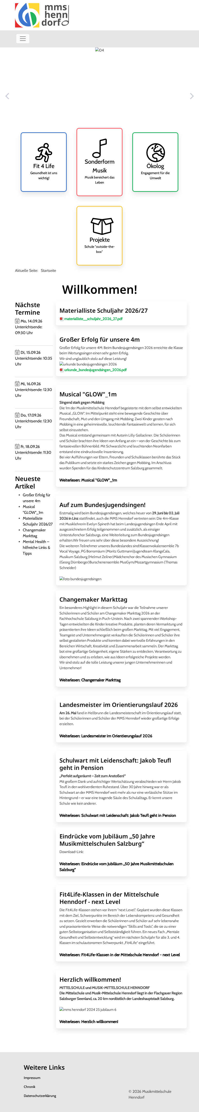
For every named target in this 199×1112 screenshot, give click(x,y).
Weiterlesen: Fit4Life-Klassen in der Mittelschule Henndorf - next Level (119, 954)
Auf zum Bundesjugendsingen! (102, 505)
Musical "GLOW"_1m (88, 394)
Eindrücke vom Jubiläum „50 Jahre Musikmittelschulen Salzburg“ (107, 839)
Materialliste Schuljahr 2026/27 (103, 310)
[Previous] (7, 96)
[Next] (191, 96)
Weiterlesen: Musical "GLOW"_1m (88, 480)
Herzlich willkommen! (90, 979)
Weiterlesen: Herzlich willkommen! (88, 1021)
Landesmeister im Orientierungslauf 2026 (118, 705)
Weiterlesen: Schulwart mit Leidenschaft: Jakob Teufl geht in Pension (117, 815)
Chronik (29, 1087)
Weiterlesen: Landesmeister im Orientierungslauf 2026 (105, 735)
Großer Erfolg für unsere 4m (99, 339)
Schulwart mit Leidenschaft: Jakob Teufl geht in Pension (115, 764)
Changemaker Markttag (93, 599)
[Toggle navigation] (23, 39)
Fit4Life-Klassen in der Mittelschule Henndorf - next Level (109, 898)
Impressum (32, 1078)
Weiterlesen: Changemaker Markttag (90, 679)
